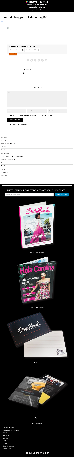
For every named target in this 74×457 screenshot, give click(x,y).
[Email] (46, 60)
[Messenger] (31, 60)
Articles (3, 140)
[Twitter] (35, 60)
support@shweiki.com (37, 7)
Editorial (3, 147)
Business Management (8, 143)
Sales (3, 179)
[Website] (24, 73)
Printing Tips (5, 172)
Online (3, 169)
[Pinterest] (39, 60)
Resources (4, 175)
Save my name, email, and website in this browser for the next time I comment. (30, 115)
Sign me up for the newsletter (18, 124)
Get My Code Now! (62, 194)
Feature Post (5, 153)
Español (3, 150)
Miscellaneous (5, 166)
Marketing (4, 163)
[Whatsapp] (42, 60)
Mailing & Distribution (8, 159)
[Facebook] (28, 60)
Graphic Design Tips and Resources (12, 156)
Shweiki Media (27, 70)
